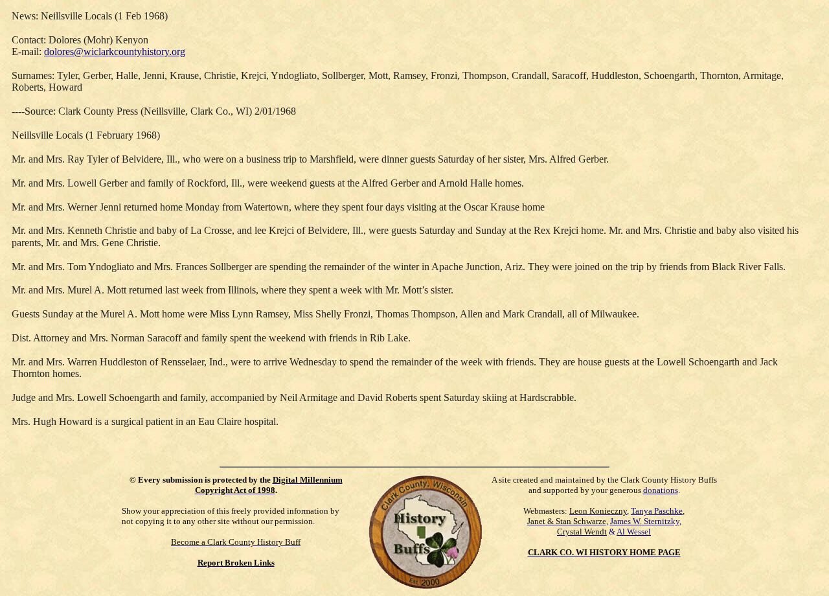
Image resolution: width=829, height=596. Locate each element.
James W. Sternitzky (644, 521)
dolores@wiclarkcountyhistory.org (114, 51)
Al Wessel (634, 531)
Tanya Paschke (657, 511)
